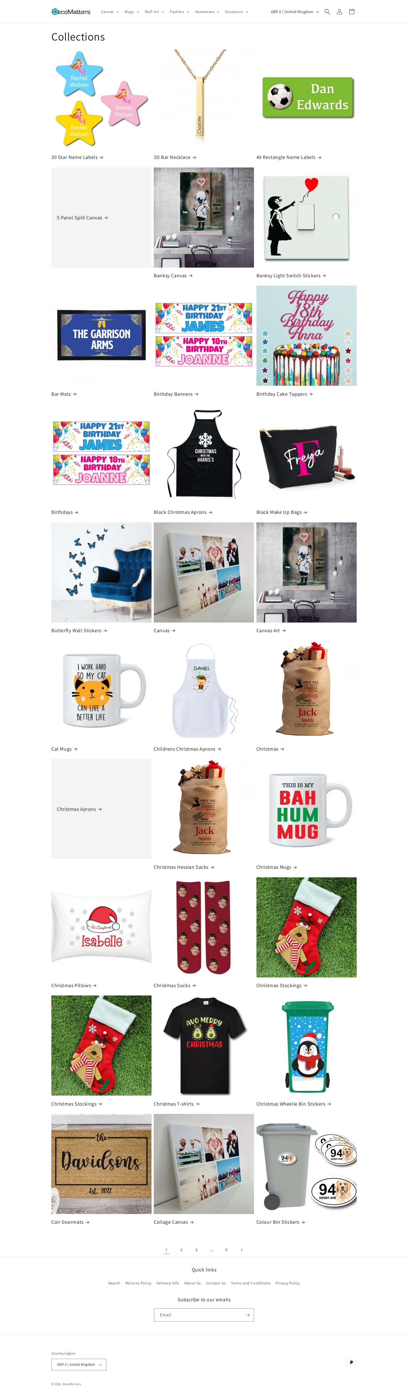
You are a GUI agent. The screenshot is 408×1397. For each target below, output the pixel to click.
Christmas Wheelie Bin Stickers (290, 1104)
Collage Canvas (171, 1222)
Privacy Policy (288, 1283)
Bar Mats (61, 394)
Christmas (267, 749)
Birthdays (61, 512)
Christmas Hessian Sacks (181, 867)
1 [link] (166, 1250)
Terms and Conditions (250, 1283)
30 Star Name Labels (74, 157)
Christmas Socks (172, 985)
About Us (192, 1283)
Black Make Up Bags (279, 512)
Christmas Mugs (273, 867)
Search (114, 1283)
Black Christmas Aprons (180, 512)
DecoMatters (72, 1384)
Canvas (162, 630)
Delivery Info (168, 1283)
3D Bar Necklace (172, 157)
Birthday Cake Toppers (281, 394)
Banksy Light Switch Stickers (288, 275)
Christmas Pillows (71, 985)
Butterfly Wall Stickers (76, 630)
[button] (110, 11)
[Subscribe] (247, 1315)
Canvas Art (268, 630)
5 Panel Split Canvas (79, 217)
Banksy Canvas (170, 275)
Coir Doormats (67, 1222)
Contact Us (216, 1283)
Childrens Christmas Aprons (184, 749)
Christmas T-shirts (174, 1104)
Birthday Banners (173, 394)
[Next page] (241, 1250)
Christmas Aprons (76, 809)
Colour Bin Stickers (277, 1222)
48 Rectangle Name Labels (286, 157)
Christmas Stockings (278, 985)
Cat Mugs (61, 749)
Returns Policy (138, 1283)
